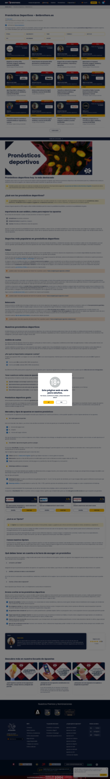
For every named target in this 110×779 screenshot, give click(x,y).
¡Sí (49, 402)
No (61, 402)
